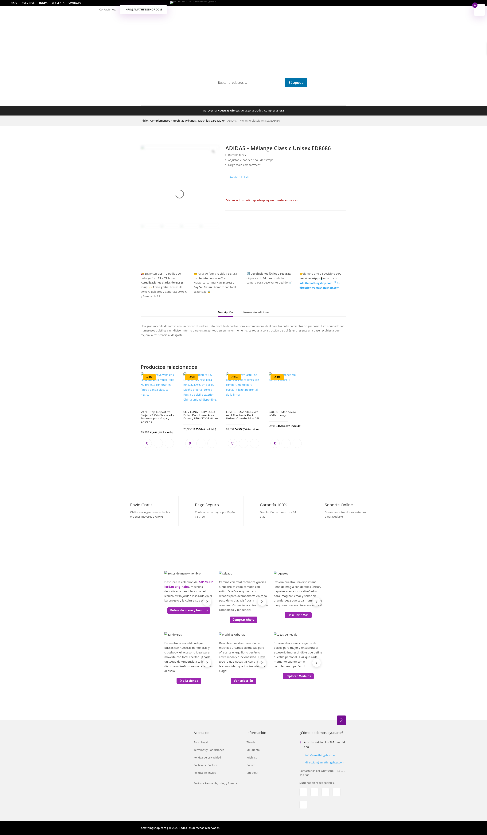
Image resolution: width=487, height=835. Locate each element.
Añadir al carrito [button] (158, 443)
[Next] (207, 602)
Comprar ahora (274, 110)
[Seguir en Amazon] (303, 805)
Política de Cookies (205, 765)
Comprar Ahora (243, 619)
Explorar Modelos (298, 676)
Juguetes (259, 101)
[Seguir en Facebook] (303, 792)
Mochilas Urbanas (184, 120)
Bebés (240, 101)
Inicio (13, 3)
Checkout (252, 772)
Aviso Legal (201, 742)
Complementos (171, 101)
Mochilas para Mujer (211, 120)
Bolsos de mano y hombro (189, 610)
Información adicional (255, 312)
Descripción (225, 312)
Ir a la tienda (189, 681)
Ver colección (243, 681)
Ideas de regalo (311, 101)
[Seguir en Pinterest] (337, 792)
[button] (237, 177)
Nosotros (28, 3)
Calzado (200, 101)
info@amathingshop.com (143, 9)
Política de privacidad (207, 757)
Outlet (282, 101)
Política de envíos (205, 772)
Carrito (251, 765)
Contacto (74, 3)
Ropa (222, 101)
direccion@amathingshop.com (324, 762)
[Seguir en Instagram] (314, 792)
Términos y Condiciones (209, 750)
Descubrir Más (298, 615)
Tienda (43, 3)
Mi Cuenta (58, 3)
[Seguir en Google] (325, 792)
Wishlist (252, 757)
